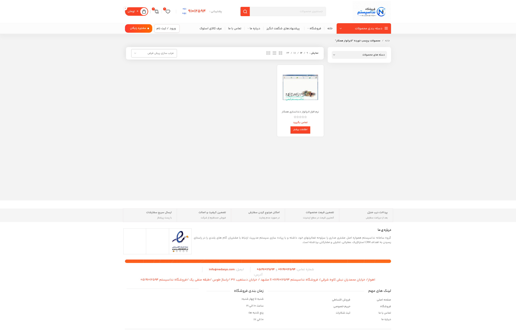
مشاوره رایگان (138, 28)
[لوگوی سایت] (372, 11)
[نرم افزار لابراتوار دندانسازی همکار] (300, 88)
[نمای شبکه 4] (268, 53)
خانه (387, 41)
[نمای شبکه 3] (274, 53)
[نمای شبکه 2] (280, 53)
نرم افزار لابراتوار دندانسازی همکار (300, 112)
